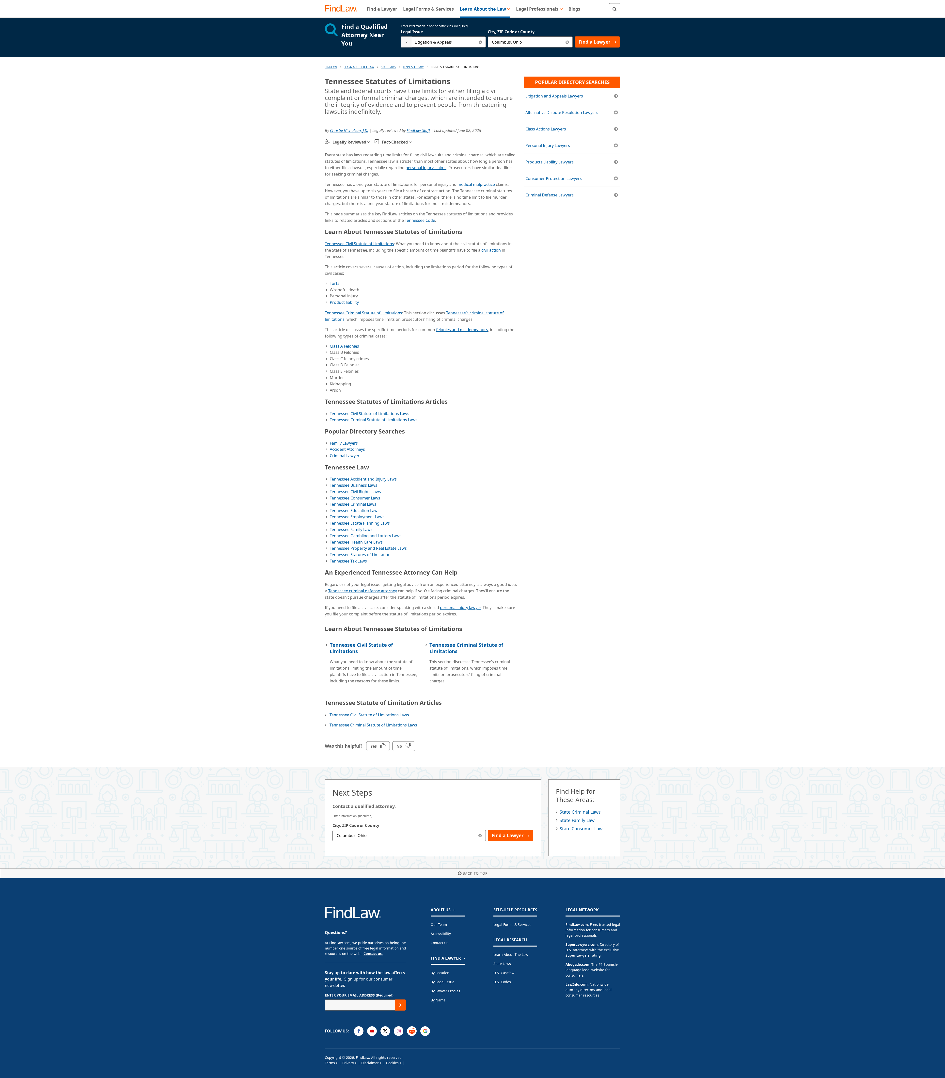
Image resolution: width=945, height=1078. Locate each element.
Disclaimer (370, 1063)
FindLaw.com (577, 924)
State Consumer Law (581, 829)
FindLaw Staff (418, 130)
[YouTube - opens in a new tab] (372, 1031)
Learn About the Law (510, 954)
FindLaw (331, 67)
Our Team (439, 924)
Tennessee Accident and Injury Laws (363, 479)
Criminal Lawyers (346, 455)
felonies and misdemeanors (462, 329)
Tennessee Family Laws (351, 529)
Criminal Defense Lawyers (549, 195)
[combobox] (443, 42)
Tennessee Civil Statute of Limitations (359, 243)
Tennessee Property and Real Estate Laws (368, 548)
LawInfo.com (577, 984)
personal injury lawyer (460, 607)
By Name (438, 1000)
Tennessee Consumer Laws (355, 498)
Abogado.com (577, 964)
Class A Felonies (344, 346)
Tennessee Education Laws (354, 510)
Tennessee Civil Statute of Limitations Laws (369, 413)
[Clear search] (480, 42)
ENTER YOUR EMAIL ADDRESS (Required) (359, 995)
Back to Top (475, 873)
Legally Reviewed (349, 142)
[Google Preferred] (425, 1031)
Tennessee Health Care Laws (356, 542)
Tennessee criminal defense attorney (362, 591)
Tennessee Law (413, 67)
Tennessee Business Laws (353, 485)
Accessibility (441, 933)
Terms (330, 1063)
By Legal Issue (442, 982)
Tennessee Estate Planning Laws (360, 523)
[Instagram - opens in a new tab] (398, 1031)
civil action (491, 250)
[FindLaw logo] (343, 9)
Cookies (392, 1063)
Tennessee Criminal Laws (353, 504)
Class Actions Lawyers (545, 129)
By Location (440, 972)
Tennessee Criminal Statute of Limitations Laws (373, 419)
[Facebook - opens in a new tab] (358, 1031)
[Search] (614, 8)
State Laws (388, 67)
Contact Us (439, 942)
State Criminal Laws (580, 812)
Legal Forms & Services (512, 924)
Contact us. (373, 953)
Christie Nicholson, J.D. (349, 130)
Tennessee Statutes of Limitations (361, 554)
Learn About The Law (359, 67)
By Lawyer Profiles (445, 991)
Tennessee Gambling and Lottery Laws (365, 535)
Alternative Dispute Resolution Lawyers (561, 112)
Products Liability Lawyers (549, 162)
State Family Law (577, 820)
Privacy (348, 1063)
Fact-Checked (395, 142)
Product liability (344, 302)
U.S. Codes (502, 982)
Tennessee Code (420, 220)
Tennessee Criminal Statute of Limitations (363, 313)
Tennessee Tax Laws (348, 561)
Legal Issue (412, 31)
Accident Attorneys (347, 449)
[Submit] (400, 1005)
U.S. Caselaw (503, 972)
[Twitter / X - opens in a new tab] (385, 1031)
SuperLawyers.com (582, 944)
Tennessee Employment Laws (357, 516)
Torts (334, 283)
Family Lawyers (344, 443)
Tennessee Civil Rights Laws (355, 491)
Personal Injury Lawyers (547, 145)
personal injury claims (426, 167)
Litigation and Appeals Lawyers (554, 96)
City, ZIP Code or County (511, 31)
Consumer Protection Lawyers (553, 178)
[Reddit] (412, 1031)
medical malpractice (476, 184)
